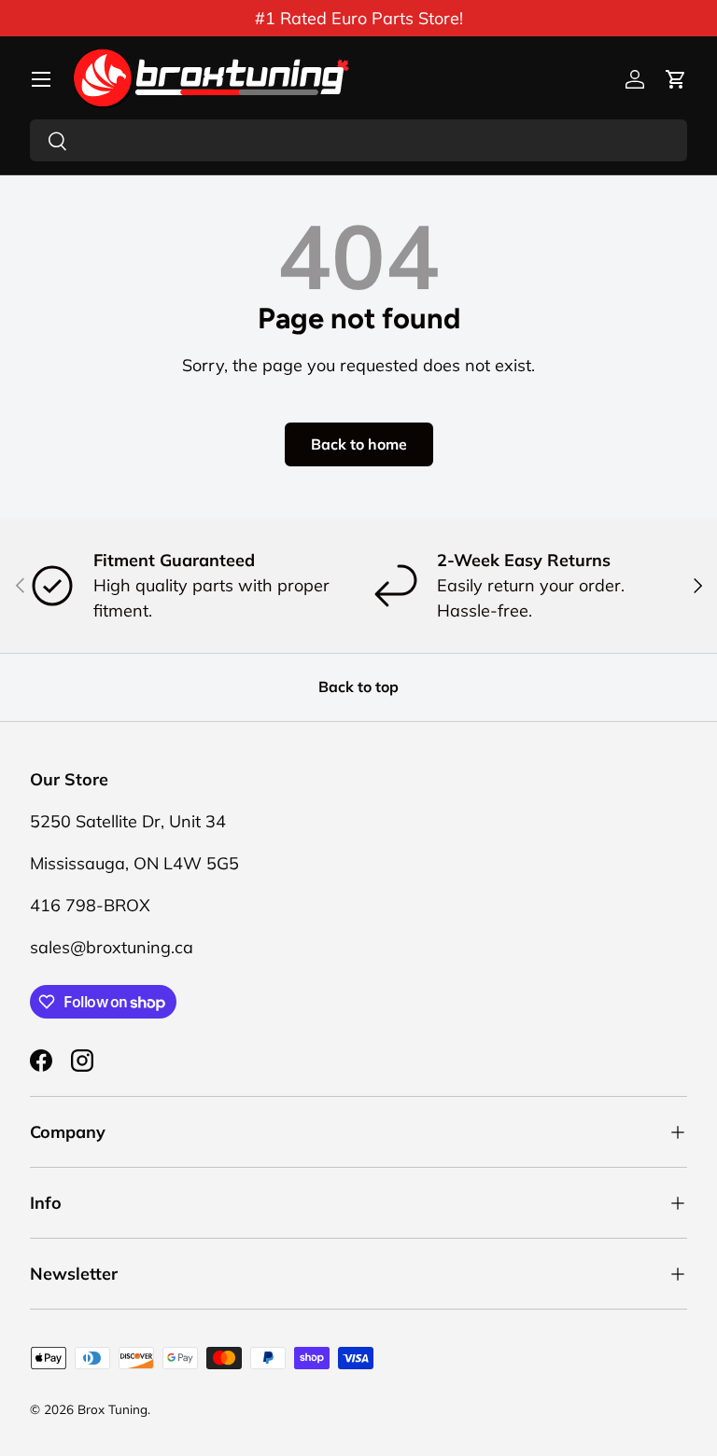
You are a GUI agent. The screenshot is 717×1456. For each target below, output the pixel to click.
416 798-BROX (90, 905)
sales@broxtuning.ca (111, 947)
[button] (675, 79)
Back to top (358, 686)
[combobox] (358, 140)
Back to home (359, 444)
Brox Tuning (112, 1409)
